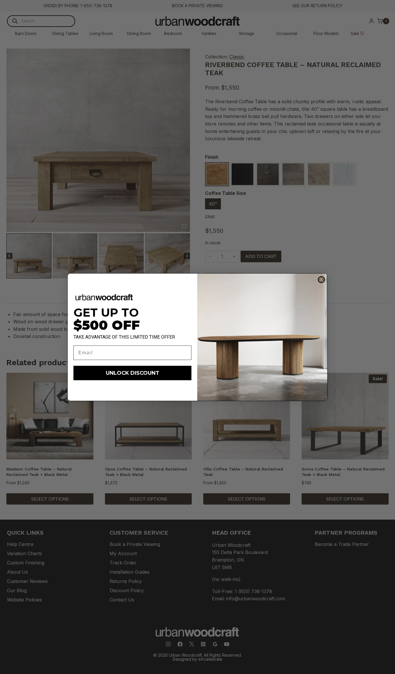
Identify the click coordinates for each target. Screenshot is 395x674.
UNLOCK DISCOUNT (132, 373)
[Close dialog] (321, 279)
